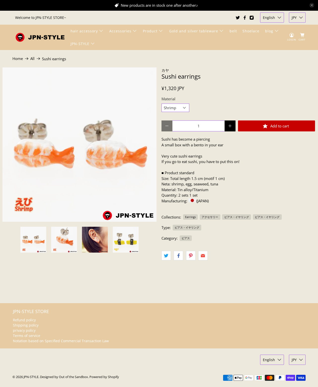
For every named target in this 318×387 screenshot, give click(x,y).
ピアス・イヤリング (236, 217)
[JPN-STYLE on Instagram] (251, 17)
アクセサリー (210, 217)
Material (168, 98)
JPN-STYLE (80, 43)
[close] (311, 5)
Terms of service (26, 335)
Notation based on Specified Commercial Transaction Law (61, 340)
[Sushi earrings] (79, 144)
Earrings (190, 217)
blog (269, 31)
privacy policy (24, 330)
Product (150, 31)
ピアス (186, 238)
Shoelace (250, 31)
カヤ (165, 70)
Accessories (120, 31)
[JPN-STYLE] (40, 37)
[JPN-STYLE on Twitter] (238, 17)
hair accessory (84, 31)
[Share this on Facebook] (178, 255)
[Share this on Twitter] (166, 255)
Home (17, 58)
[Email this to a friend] (203, 255)
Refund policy (24, 320)
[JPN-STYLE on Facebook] (244, 17)
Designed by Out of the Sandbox (64, 377)
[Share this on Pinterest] (191, 255)
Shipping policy (26, 325)
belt (233, 31)
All (32, 58)
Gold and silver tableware (193, 31)
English (269, 17)
